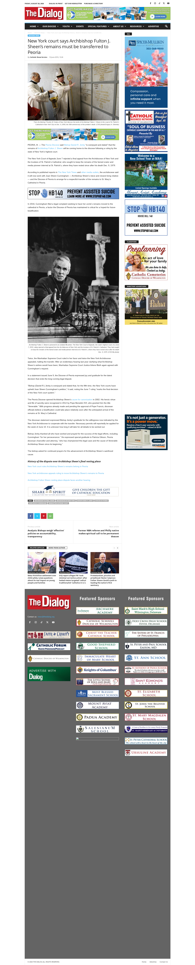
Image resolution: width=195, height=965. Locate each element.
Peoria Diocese (52, 145)
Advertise (153, 26)
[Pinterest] (44, 516)
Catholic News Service (38, 57)
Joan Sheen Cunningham (37, 503)
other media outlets (90, 172)
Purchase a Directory (93, 3)
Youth (66, 26)
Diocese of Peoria (101, 501)
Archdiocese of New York (66, 501)
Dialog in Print (56, 3)
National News (39, 33)
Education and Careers (36, 572)
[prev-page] (114, 547)
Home (33, 26)
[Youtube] (168, 3)
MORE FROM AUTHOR (57, 548)
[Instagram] (155, 3)
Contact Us (164, 962)
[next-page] (117, 547)
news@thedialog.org (46, 617)
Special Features (97, 26)
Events (80, 26)
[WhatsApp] (50, 516)
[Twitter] (164, 3)
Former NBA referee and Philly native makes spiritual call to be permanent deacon (98, 533)
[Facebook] (150, 3)
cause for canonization (82, 399)
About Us (118, 26)
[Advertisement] (146, 369)
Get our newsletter (73, 3)
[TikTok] (159, 3)
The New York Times (67, 172)
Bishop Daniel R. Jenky (74, 145)
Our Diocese (49, 26)
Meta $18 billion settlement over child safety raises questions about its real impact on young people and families (42, 579)
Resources (136, 26)
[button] (166, 26)
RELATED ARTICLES (37, 548)
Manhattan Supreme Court (58, 503)
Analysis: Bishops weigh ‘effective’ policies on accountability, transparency (46, 533)
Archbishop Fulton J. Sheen (50, 148)
